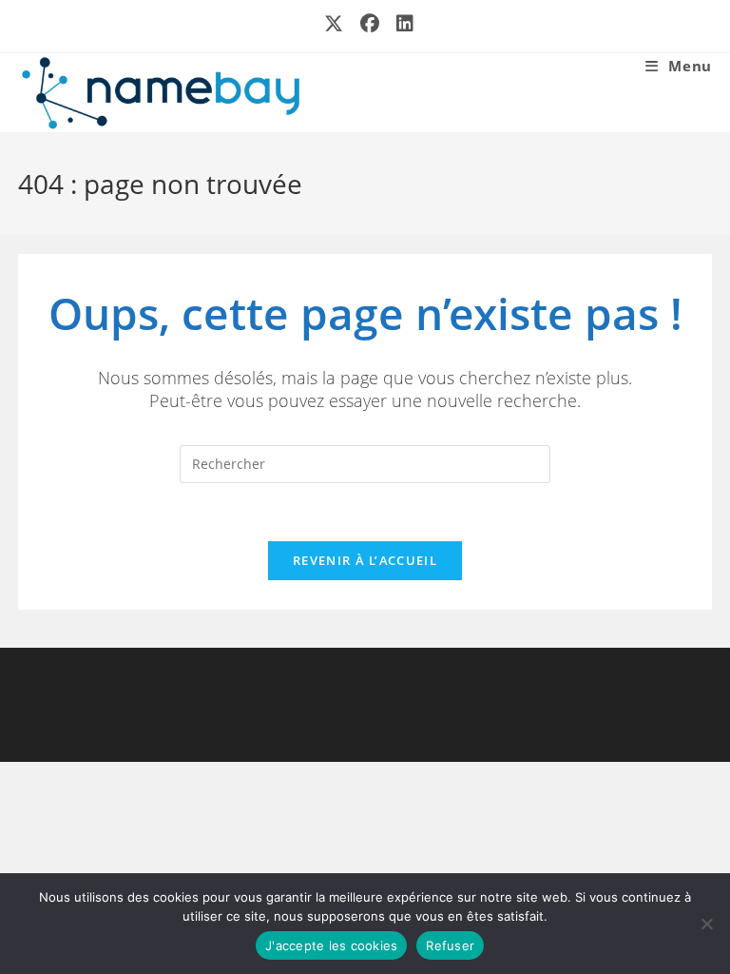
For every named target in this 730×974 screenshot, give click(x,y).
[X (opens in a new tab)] (335, 23)
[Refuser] (706, 923)
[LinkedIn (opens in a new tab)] (401, 23)
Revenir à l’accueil (365, 560)
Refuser (450, 945)
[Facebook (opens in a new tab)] (371, 23)
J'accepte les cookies (331, 945)
